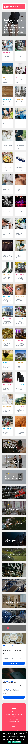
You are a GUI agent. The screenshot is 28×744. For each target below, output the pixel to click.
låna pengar (8, 657)
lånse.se (8, 689)
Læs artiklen (14, 663)
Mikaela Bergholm (20, 16)
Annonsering (14, 730)
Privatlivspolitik (16, 741)
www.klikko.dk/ (15, 721)
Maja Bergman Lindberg (9, 682)
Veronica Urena (7, 647)
